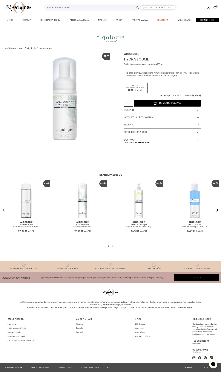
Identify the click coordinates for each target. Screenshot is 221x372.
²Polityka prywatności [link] (40, 367)
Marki (10, 19)
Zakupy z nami (84, 319)
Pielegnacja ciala (79, 19)
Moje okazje (184, 19)
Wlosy (119, 19)
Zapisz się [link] (196, 277)
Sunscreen (163, 19)
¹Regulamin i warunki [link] (13, 367)
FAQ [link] (108, 367)
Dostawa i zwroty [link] (14, 332)
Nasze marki (139, 328)
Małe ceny (80, 324)
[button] (3, 210)
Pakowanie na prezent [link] (16, 336)
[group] (65, 98)
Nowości (79, 332)
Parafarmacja (140, 19)
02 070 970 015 (200, 350)
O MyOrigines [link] (140, 324)
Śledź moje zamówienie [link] (17, 328)
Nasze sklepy (140, 332)
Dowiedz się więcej (192, 95)
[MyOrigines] (19, 7)
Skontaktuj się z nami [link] (90, 367)
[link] (208, 7)
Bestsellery (80, 328)
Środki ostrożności (135, 132)
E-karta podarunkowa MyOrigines (21, 340)
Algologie (31, 48)
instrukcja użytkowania (138, 117)
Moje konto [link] (12, 324)
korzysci (129, 110)
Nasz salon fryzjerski (142, 336)
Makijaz (102, 19)
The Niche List (207, 19)
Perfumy (26, 19)
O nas (138, 319)
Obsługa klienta (201, 319)
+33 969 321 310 (200, 341)
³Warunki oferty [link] (65, 367)
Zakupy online (16, 319)
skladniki (129, 124)
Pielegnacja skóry (50, 19)
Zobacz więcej (170, 75)
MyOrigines (10, 48)
